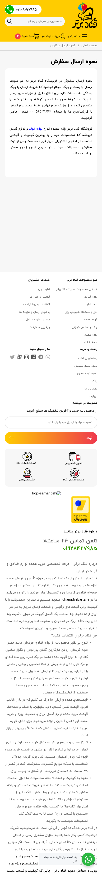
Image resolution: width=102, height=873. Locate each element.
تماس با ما (90, 389)
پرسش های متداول (38, 320)
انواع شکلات (89, 342)
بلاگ (94, 381)
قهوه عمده (90, 320)
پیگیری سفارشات (39, 327)
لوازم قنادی (90, 297)
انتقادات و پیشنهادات (36, 304)
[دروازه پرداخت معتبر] (80, 509)
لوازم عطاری (90, 335)
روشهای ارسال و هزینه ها (34, 312)
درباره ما (92, 396)
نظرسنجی (44, 289)
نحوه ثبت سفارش (86, 373)
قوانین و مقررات (40, 297)
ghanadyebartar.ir (75, 600)
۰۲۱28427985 (26, 10)
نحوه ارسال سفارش (85, 366)
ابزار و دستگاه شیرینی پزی (81, 312)
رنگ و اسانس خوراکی (84, 327)
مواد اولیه (91, 304)
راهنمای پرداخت (87, 358)
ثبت (89, 438)
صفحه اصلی (89, 45)
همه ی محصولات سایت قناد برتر (76, 289)
